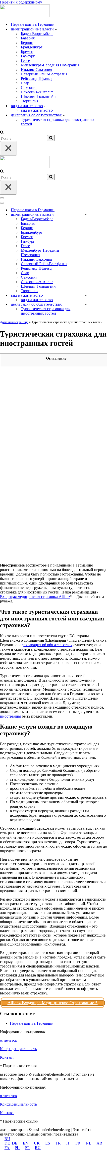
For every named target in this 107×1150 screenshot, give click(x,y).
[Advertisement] (53, 424)
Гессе (25, 60)
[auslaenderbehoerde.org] (25, 15)
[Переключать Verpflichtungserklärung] (86, 304)
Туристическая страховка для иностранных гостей (57, 121)
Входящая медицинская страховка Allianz (35, 596)
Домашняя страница (14, 322)
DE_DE (11, 1143)
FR (78, 1143)
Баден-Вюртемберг (37, 33)
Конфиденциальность (18, 1049)
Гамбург (28, 56)
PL (17, 1148)
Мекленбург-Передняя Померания (50, 65)
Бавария (28, 38)
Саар (25, 83)
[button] (56, 29)
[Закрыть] (8, 148)
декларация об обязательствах (47, 645)
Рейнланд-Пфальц (36, 78)
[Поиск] (2, 133)
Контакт (7, 1057)
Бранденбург (32, 47)
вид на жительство (37, 110)
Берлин (27, 42)
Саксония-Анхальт (37, 92)
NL (89, 1143)
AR (99, 1143)
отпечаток (8, 1040)
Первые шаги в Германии (32, 24)
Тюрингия (29, 101)
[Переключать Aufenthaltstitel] (86, 295)
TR (58, 1143)
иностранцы (10, 716)
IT (68, 1143)
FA (7, 1148)
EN (26, 1143)
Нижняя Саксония (36, 69)
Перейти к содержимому (21, 2)
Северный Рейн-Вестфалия (44, 74)
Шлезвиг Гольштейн (38, 96)
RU (7, 1139)
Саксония (29, 87)
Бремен (27, 51)
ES (48, 1143)
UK (37, 1143)
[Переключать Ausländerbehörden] (86, 214)
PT (27, 1148)
